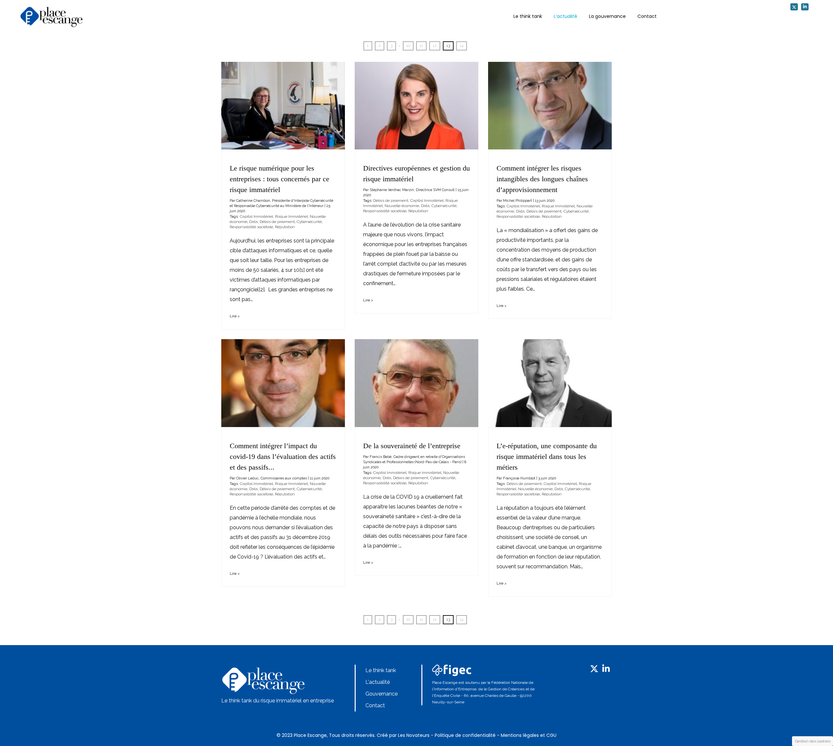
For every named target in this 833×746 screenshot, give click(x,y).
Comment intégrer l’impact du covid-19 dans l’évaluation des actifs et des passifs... (283, 456)
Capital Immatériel (256, 216)
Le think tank (527, 16)
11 (421, 45)
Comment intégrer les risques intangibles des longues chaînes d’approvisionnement (542, 179)
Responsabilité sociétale (251, 227)
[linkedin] (805, 6)
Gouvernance (381, 694)
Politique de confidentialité (465, 735)
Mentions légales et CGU (528, 735)
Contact (647, 16)
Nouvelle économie (402, 205)
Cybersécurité (309, 221)
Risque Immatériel (291, 216)
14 (461, 45)
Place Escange (310, 735)
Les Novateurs (414, 735)
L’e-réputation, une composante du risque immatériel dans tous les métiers (547, 456)
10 (408, 45)
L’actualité (565, 16)
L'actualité (377, 682)
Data (253, 221)
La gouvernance (607, 16)
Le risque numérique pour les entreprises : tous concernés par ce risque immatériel (279, 179)
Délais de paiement (277, 221)
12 (435, 45)
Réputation (285, 227)
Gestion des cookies (812, 741)
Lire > (235, 316)
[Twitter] (794, 6)
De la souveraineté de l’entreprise (411, 446)
